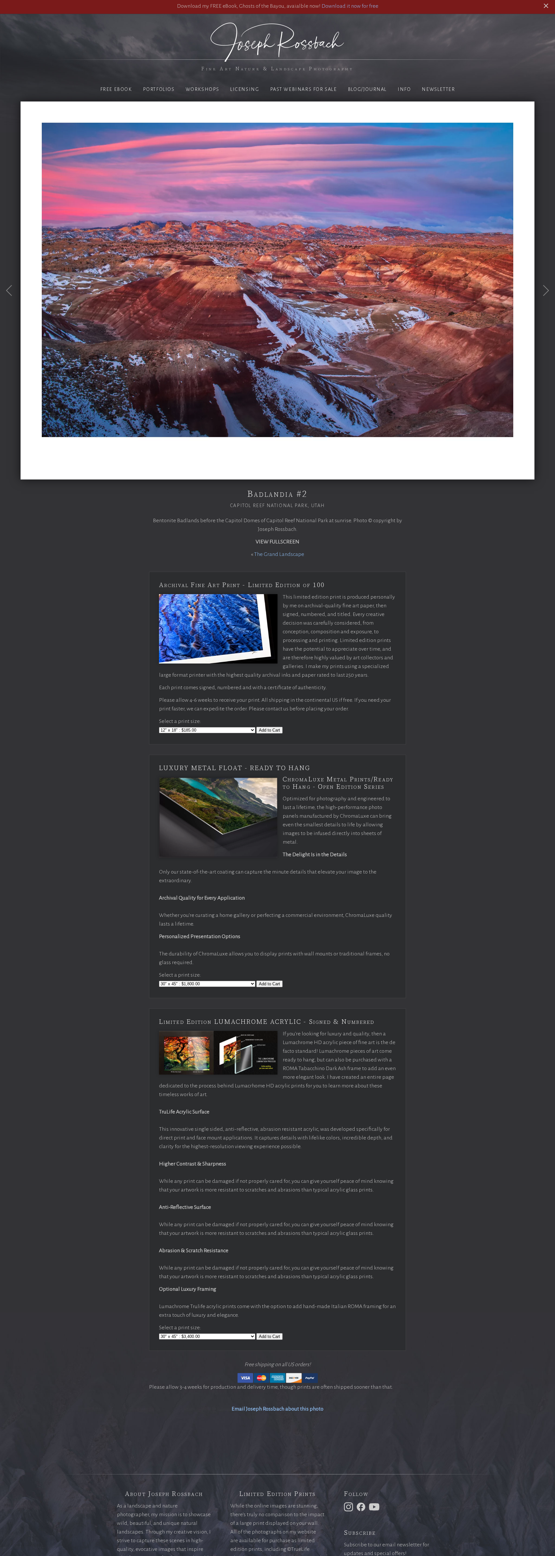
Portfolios (159, 89)
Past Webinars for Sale (303, 89)
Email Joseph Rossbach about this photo (277, 1409)
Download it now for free (350, 6)
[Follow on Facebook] (362, 1506)
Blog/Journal (367, 89)
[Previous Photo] (12, 306)
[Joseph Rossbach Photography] (277, 58)
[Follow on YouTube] (375, 1506)
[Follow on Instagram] (349, 1506)
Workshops (202, 89)
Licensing (244, 89)
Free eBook (116, 89)
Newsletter (438, 89)
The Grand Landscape (279, 554)
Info (404, 89)
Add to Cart (269, 730)
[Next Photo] (542, 306)
